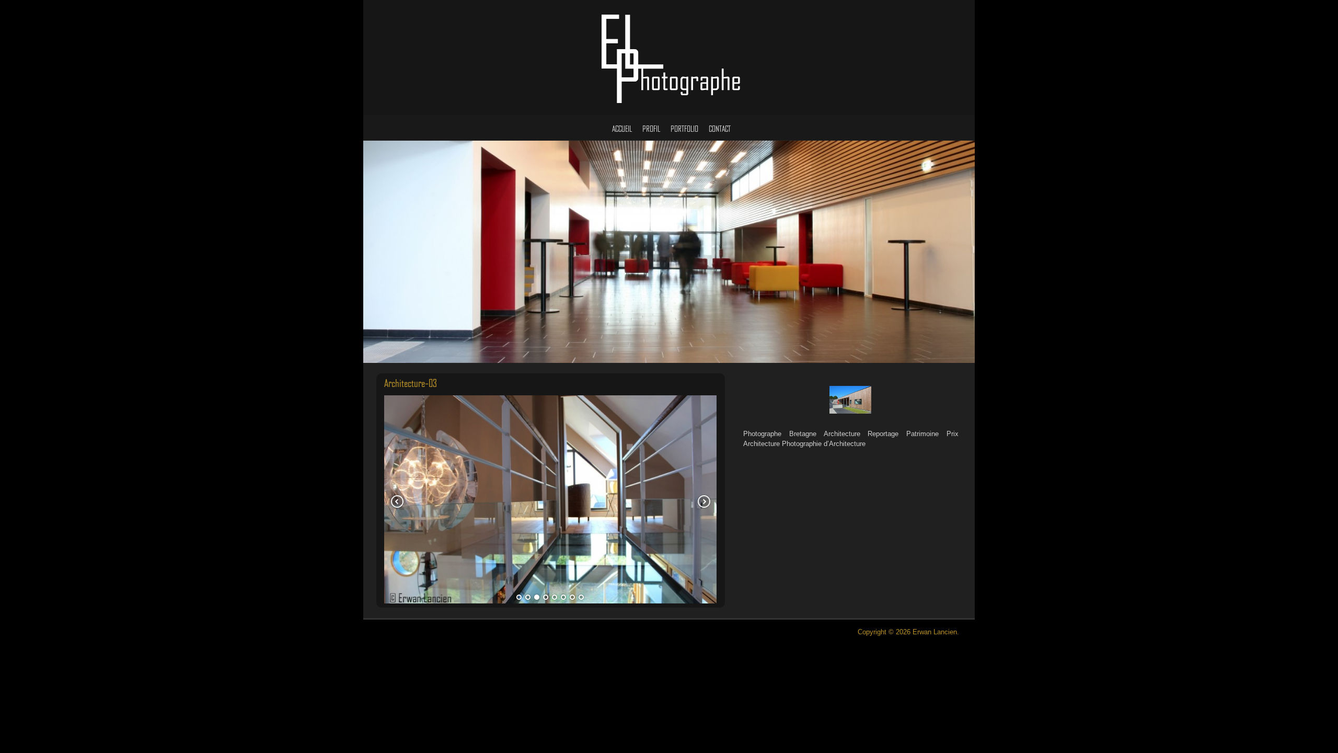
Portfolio (684, 129)
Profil (651, 129)
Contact (720, 129)
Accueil (622, 129)
